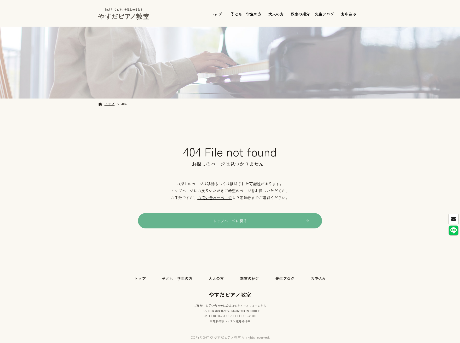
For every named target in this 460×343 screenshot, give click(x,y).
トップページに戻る (230, 221)
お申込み (348, 14)
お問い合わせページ (214, 197)
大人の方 (276, 14)
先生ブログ (324, 14)
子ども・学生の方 (246, 14)
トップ (216, 14)
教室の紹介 (300, 14)
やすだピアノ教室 (230, 294)
